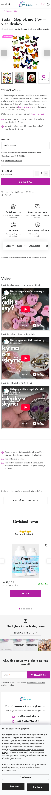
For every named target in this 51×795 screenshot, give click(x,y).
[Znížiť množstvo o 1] (37, 173)
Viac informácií (37, 114)
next (49, 561)
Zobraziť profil (24, 632)
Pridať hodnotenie (25, 500)
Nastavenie (25, 777)
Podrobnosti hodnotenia (38, 29)
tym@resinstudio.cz (28, 716)
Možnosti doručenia (13, 160)
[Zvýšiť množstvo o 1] (46, 173)
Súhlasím (37, 787)
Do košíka (25, 182)
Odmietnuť (13, 786)
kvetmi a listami (24, 107)
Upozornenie (34, 245)
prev (2, 561)
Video (19, 245)
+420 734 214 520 (27, 721)
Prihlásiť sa (38, 675)
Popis (8, 245)
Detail (25, 593)
